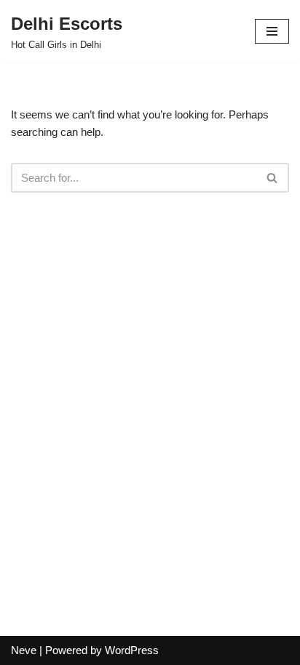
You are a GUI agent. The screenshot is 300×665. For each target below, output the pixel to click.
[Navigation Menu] (272, 31)
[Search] (272, 178)
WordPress (132, 650)
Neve (23, 650)
